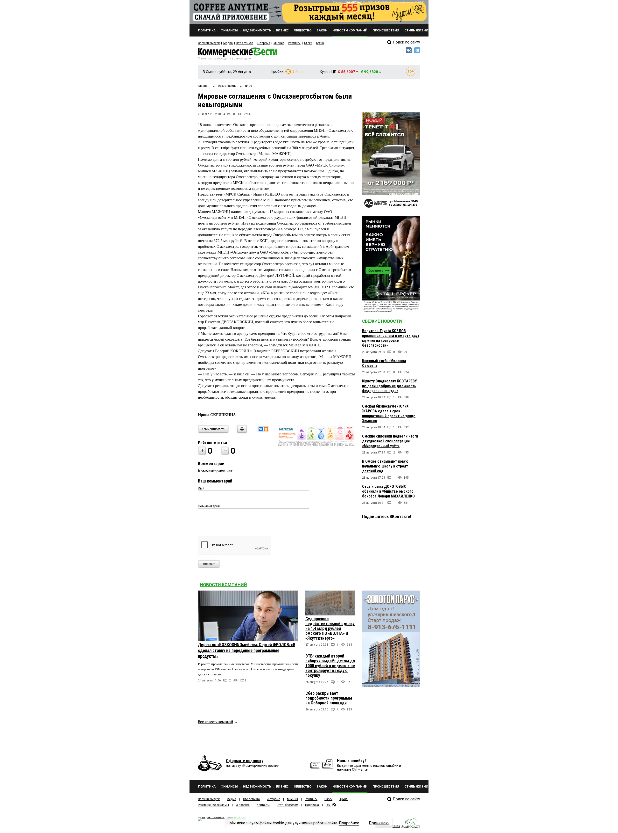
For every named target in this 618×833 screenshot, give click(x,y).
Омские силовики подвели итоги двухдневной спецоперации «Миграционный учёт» (390, 441)
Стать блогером (287, 805)
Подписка (312, 805)
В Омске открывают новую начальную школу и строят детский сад (385, 466)
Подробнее (349, 823)
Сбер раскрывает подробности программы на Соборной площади (328, 698)
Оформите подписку (244, 760)
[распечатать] (241, 432)
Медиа (228, 43)
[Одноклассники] (266, 429)
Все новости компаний (215, 722)
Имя (201, 488)
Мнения (279, 43)
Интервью (263, 43)
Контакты (263, 805)
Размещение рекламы (213, 805)
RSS (328, 805)
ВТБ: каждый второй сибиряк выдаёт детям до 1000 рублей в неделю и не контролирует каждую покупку (330, 665)
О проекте (243, 805)
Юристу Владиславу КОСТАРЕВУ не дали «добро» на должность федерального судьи (389, 386)
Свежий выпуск (209, 43)
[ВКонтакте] (261, 429)
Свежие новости (382, 321)
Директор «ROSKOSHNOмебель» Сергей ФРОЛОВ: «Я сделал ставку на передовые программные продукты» (246, 650)
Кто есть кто (244, 43)
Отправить (209, 564)
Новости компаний (223, 584)
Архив (320, 43)
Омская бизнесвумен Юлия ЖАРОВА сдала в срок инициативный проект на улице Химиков (388, 413)
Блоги (308, 43)
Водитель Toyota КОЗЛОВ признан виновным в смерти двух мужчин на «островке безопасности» (390, 338)
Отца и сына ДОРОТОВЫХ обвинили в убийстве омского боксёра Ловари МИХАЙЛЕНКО (388, 491)
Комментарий (209, 506)
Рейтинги (294, 43)
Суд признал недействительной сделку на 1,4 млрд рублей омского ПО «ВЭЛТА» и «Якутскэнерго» (330, 628)
